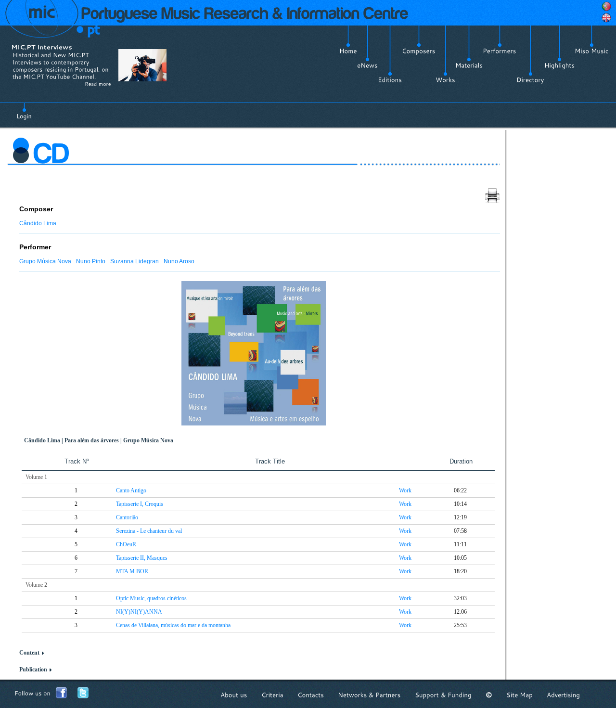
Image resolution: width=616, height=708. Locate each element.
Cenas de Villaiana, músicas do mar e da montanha (173, 625)
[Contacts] (310, 694)
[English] (606, 18)
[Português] (606, 6)
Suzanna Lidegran (134, 261)
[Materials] (469, 65)
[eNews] (367, 65)
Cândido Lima (37, 223)
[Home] (348, 51)
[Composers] (419, 51)
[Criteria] (272, 694)
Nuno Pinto (90, 261)
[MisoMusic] (592, 51)
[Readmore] (98, 84)
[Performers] (499, 51)
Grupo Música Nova (45, 261)
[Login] (24, 111)
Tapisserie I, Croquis (139, 504)
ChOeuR (126, 544)
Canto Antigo (131, 490)
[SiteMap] (519, 694)
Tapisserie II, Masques (141, 557)
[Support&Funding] (443, 694)
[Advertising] (563, 694)
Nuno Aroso (179, 261)
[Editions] (390, 80)
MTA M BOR (132, 571)
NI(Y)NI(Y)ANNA (139, 611)
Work (405, 490)
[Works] (445, 80)
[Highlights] (559, 65)
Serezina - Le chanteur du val (149, 531)
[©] (489, 694)
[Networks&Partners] (369, 694)
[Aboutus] (233, 694)
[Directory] (530, 80)
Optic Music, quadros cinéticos (151, 598)
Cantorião (127, 517)
